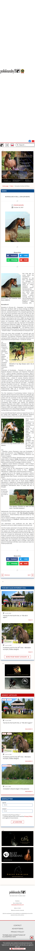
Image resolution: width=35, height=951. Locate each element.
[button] (7, 145)
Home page (5, 186)
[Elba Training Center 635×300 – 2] (17, 676)
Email (4, 808)
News (11, 186)
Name (4, 802)
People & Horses (7, 765)
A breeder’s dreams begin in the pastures (16, 789)
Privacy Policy (28, 816)
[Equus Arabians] (17, 877)
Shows (9, 699)
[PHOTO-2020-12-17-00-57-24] (17, 845)
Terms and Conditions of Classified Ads (13, 936)
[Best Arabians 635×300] (17, 861)
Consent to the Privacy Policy (11, 815)
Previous (7, 575)
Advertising (17, 929)
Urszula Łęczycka (18, 205)
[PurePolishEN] (17, 688)
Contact (17, 925)
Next (29, 575)
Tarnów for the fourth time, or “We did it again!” (18, 723)
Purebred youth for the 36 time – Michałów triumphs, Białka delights (17, 757)
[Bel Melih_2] (17, 182)
